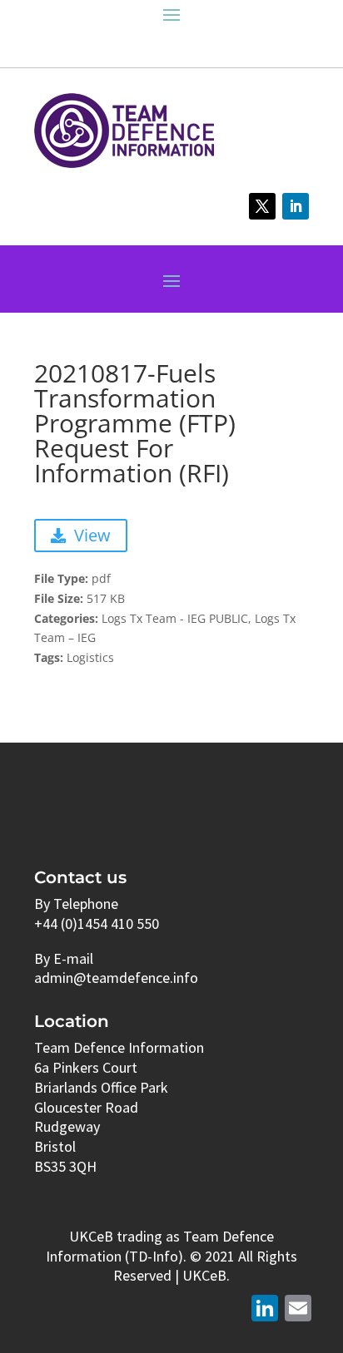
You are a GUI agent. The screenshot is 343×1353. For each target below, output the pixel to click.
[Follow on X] (262, 206)
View (92, 535)
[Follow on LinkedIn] (295, 206)
